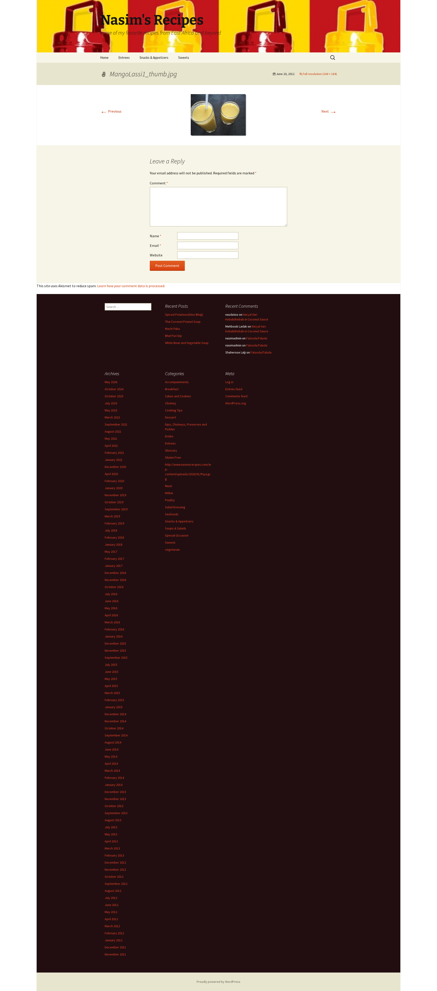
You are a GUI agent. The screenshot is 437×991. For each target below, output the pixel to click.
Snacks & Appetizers (154, 57)
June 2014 (111, 749)
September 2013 (116, 813)
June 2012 (111, 905)
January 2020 (113, 488)
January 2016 (113, 636)
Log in (229, 382)
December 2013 (115, 792)
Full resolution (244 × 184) (320, 74)
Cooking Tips (174, 410)
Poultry (170, 500)
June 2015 (111, 672)
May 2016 (111, 608)
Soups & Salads (175, 528)
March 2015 (112, 693)
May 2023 (111, 410)
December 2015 (115, 643)
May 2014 (111, 756)
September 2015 (116, 658)
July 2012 (111, 898)
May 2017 (111, 552)
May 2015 (111, 679)
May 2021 (111, 438)
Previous (111, 111)
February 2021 (114, 453)
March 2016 (112, 622)
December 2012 (115, 862)
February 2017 (114, 559)
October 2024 (114, 389)
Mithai (169, 493)
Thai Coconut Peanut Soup (183, 322)
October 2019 (114, 502)
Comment (159, 183)
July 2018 (111, 530)
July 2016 (111, 594)
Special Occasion (176, 535)
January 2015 (113, 707)
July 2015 (111, 665)
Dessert (170, 417)
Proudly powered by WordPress (218, 982)
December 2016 (115, 573)
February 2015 (114, 700)
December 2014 (115, 714)
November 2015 (115, 650)
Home (104, 57)
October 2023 (114, 396)
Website (156, 255)
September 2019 (116, 509)
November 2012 (115, 869)
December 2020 (115, 467)
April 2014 (111, 763)
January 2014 (113, 785)
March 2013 (112, 848)
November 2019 (115, 495)
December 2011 (115, 947)
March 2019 (112, 516)
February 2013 (114, 855)
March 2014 (112, 771)
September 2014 (116, 735)
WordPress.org (235, 403)
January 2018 (113, 544)
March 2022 (112, 417)
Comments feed (236, 396)
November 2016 (115, 580)
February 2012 (114, 933)
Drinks (169, 436)
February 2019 (114, 523)
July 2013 (111, 827)
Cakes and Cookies (178, 396)
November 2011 (115, 954)
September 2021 (116, 424)
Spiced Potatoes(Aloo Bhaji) (184, 314)
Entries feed (233, 389)
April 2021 (111, 446)
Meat (168, 486)
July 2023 (111, 403)
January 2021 (113, 460)
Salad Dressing (175, 507)
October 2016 (114, 587)
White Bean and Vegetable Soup (186, 343)
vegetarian (172, 549)
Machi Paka (172, 329)
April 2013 (111, 841)
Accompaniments (177, 382)
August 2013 (113, 820)
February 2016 (114, 629)
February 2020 (114, 481)
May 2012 (111, 912)
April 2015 (111, 686)
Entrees (124, 57)
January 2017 (113, 566)
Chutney (170, 403)
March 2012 (112, 926)
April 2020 (111, 474)
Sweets (183, 57)
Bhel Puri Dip (173, 336)
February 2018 (114, 537)
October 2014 (114, 728)
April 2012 (111, 919)
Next (329, 111)
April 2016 (111, 615)
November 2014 (115, 721)
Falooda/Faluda (256, 338)
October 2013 (114, 806)
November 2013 (115, 799)
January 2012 (113, 940)
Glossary (171, 450)
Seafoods (171, 514)
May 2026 (111, 382)
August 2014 (113, 742)
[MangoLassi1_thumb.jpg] (218, 114)
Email (155, 245)
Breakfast (171, 389)
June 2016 (111, 601)
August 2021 (113, 431)
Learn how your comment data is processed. (131, 286)
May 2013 (111, 834)
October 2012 (114, 877)
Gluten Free (173, 457)
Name (155, 236)
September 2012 (116, 884)
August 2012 (113, 891)
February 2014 (114, 778)
